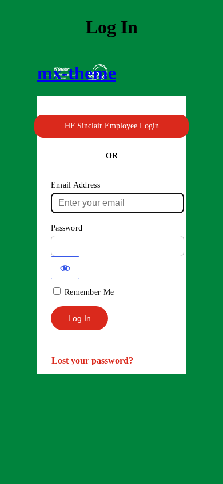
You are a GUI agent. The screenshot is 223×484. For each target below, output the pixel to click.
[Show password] (65, 267)
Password (66, 228)
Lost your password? (92, 360)
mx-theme (76, 73)
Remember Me (89, 292)
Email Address (75, 185)
